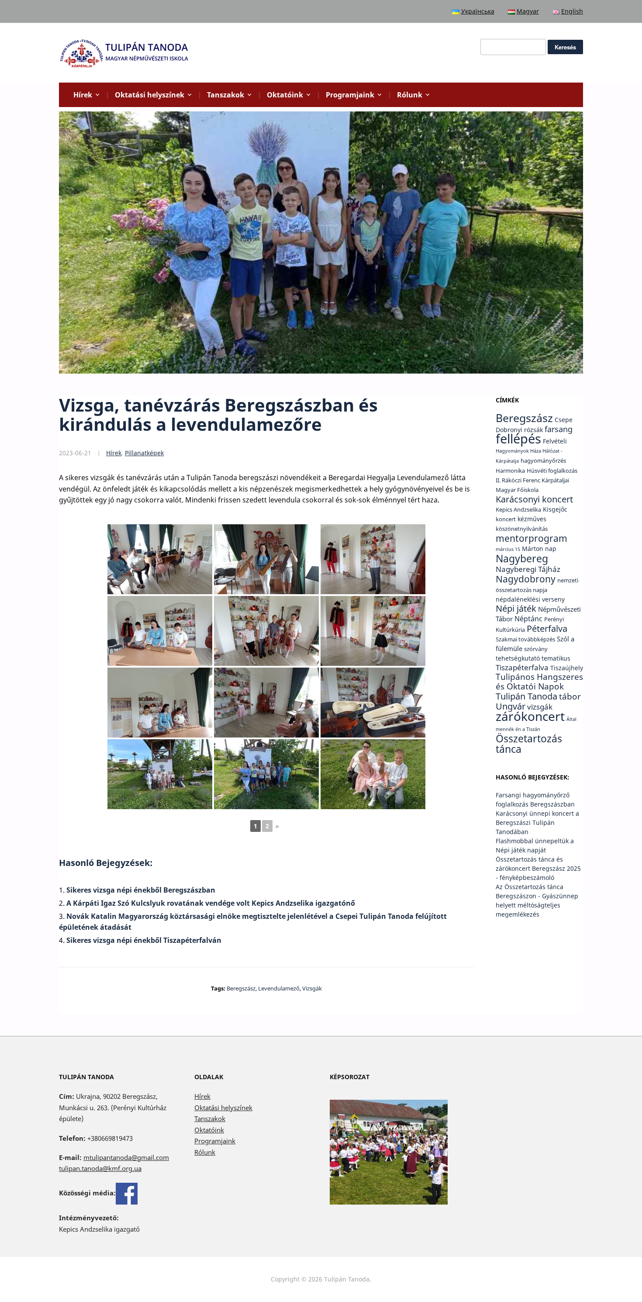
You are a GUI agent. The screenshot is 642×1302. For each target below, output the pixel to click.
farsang (559, 428)
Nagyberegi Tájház (528, 569)
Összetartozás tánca (529, 743)
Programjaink (350, 95)
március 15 (508, 549)
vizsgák (312, 988)
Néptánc (528, 618)
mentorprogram (531, 538)
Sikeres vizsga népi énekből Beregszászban (140, 890)
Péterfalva (547, 628)
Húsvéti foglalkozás (552, 470)
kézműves (532, 519)
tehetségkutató (518, 658)
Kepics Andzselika (518, 509)
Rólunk (409, 95)
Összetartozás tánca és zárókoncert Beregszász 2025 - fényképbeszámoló (538, 868)
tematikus (556, 658)
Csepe (564, 420)
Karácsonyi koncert (534, 499)
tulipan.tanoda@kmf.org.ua (100, 1168)
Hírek (82, 95)
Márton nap (539, 548)
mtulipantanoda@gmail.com (126, 1157)
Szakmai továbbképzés (525, 639)
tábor (570, 696)
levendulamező (279, 988)
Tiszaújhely (566, 668)
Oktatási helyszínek (149, 95)
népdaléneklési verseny (530, 599)
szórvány (536, 649)
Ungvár (510, 706)
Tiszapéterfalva (522, 667)
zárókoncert (530, 716)
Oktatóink (285, 95)
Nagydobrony (526, 578)
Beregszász (241, 988)
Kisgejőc (555, 509)
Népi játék (516, 608)
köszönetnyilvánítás (522, 529)
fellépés (518, 438)
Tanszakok (225, 95)
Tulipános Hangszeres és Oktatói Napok (539, 681)
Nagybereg (522, 558)
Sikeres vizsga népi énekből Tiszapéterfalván (143, 940)
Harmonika (510, 470)
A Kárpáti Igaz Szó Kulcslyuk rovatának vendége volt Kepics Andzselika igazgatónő (210, 903)
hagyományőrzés (543, 460)
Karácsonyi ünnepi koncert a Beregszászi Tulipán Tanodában (537, 822)
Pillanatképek (144, 453)
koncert (506, 519)
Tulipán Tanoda (526, 696)
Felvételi (555, 441)
